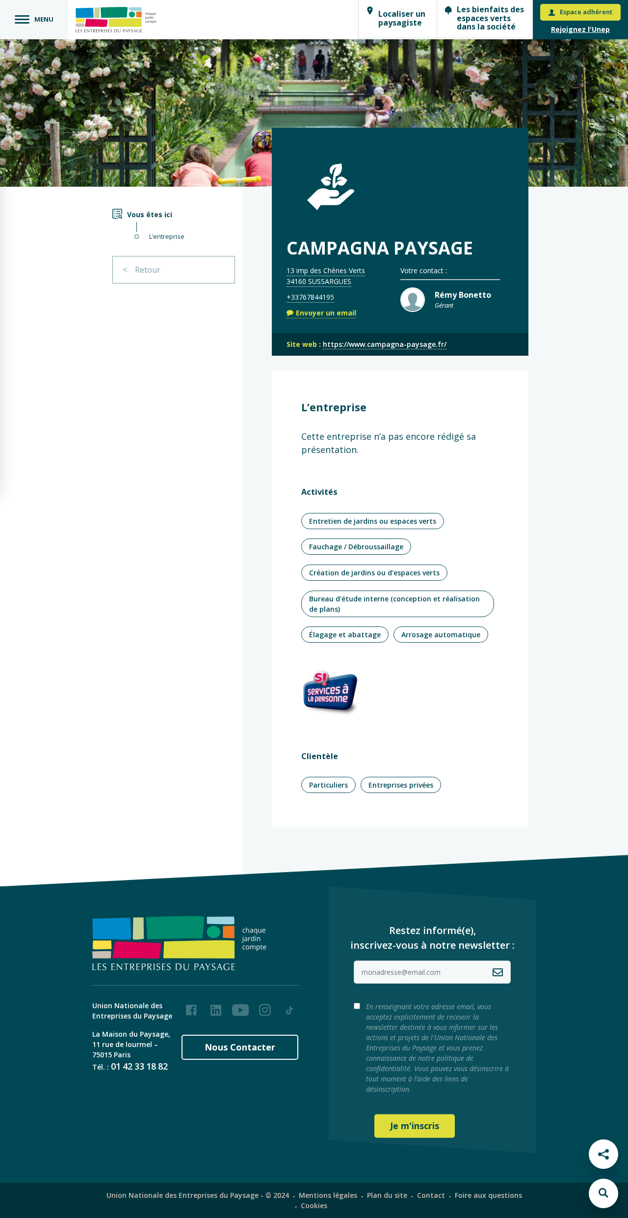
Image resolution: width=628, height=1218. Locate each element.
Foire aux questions (488, 1195)
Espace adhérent (586, 11)
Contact (431, 1195)
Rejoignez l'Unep (580, 29)
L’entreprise (166, 236)
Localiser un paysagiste (401, 18)
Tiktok (289, 1006)
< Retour (141, 269)
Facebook (191, 1006)
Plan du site (387, 1195)
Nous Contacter (240, 1047)
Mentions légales (328, 1195)
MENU (43, 19)
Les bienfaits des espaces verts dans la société (490, 18)
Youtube (240, 1006)
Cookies (314, 1205)
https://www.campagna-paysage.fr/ (384, 344)
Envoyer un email (326, 312)
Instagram (265, 1006)
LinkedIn (216, 1006)
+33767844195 (310, 297)
